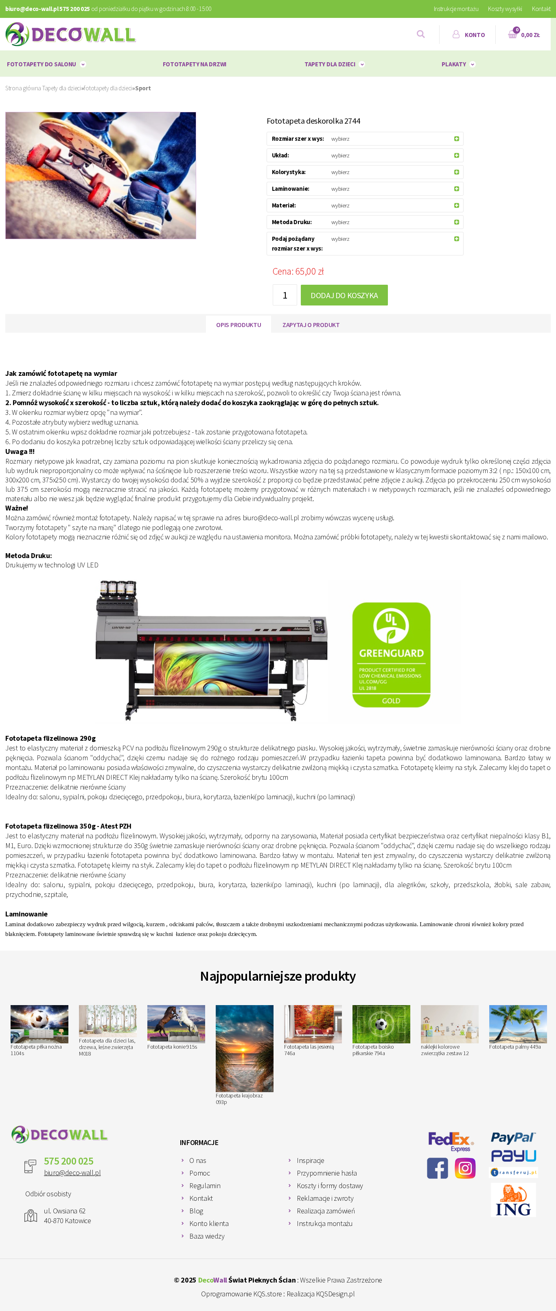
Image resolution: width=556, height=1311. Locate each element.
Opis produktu (238, 325)
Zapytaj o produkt (311, 325)
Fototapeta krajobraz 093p (239, 1099)
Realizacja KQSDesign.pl (321, 1293)
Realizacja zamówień (326, 1210)
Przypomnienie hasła (327, 1173)
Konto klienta (208, 1223)
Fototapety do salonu (41, 64)
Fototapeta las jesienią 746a (309, 1050)
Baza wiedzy (206, 1236)
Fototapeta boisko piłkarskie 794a (373, 1050)
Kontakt (541, 9)
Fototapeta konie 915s (172, 1046)
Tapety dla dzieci (329, 64)
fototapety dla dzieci (108, 88)
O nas (197, 1160)
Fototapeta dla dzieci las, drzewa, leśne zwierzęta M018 (107, 1047)
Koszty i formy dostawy (330, 1185)
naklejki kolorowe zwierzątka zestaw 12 (444, 1050)
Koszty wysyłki (505, 9)
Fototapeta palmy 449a (515, 1046)
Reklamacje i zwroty (325, 1198)
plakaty (454, 64)
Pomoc (199, 1173)
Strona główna (23, 88)
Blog (196, 1210)
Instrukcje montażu (456, 9)
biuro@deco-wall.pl (72, 1172)
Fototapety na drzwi (194, 64)
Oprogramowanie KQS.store (241, 1293)
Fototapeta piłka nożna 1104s (36, 1050)
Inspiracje (310, 1160)
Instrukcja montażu (325, 1223)
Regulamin (204, 1185)
